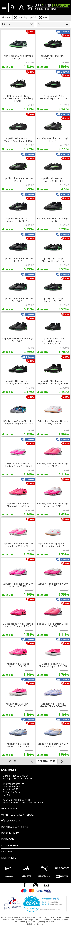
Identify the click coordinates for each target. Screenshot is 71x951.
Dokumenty (10, 833)
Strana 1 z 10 (46, 761)
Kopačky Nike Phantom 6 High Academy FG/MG (53, 496)
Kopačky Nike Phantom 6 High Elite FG (53, 211)
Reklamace (9, 808)
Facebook (24, 885)
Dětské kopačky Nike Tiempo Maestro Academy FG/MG (18, 617)
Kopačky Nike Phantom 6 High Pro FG (53, 131)
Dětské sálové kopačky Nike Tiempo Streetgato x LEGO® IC (18, 415)
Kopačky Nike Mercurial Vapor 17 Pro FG (53, 49)
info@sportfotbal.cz (13, 784)
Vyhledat (12, 7)
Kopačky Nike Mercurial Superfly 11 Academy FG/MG (53, 374)
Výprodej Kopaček (27, 17)
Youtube (46, 885)
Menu (4, 7)
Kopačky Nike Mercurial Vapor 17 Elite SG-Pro (18, 211)
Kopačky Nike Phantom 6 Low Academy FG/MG (18, 577)
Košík (30, 7)
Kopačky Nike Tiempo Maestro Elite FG (53, 291)
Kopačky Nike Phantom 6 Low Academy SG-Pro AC (18, 537)
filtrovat (6, 24)
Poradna (8, 839)
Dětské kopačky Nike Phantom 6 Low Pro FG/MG (18, 456)
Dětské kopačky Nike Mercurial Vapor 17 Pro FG (53, 90)
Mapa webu (9, 845)
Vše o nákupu (11, 820)
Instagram (35, 885)
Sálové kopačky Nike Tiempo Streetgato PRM (53, 415)
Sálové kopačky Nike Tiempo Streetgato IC (18, 49)
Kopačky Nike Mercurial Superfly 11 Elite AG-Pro (18, 374)
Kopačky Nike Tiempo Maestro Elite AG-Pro (53, 251)
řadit (40, 24)
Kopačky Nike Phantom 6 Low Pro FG (18, 171)
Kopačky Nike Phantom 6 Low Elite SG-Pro (18, 251)
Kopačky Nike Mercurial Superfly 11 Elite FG (53, 171)
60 (15, 761)
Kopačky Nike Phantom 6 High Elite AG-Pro (18, 333)
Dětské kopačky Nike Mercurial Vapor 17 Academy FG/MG (18, 90)
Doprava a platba (14, 827)
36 (9, 761)
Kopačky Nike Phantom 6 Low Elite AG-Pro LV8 (53, 737)
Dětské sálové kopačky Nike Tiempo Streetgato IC (53, 537)
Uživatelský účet (21, 7)
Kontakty (8, 769)
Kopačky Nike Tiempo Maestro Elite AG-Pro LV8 (53, 697)
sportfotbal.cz (53, 7)
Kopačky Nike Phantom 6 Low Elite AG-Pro (18, 291)
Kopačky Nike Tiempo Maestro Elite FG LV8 (18, 737)
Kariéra (7, 851)
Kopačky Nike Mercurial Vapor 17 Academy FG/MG (18, 131)
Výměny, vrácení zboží (17, 814)
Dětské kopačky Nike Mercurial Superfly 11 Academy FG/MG (53, 333)
